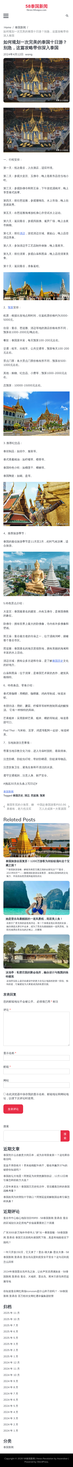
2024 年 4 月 (10, 1412)
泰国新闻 (8, 791)
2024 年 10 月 (11, 1375)
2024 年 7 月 (10, 1393)
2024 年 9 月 (10, 1381)
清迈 (22, 233)
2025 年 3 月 (10, 1344)
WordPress (42, 1461)
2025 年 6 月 (10, 1331)
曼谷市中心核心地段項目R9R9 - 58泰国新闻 (28, 1218)
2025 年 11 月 (11, 1312)
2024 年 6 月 (10, 1399)
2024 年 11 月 (11, 1368)
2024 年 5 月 (10, 1405)
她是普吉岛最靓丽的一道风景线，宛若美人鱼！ (34, 918)
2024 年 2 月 (10, 1424)
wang (28, 54)
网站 (6, 1080)
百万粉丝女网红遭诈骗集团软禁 (36, 1296)
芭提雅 (35, 795)
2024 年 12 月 (11, 1362)
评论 (7, 1009)
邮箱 (7, 1066)
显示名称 (9, 1053)
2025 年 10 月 (11, 1319)
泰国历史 (57, 660)
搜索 (6, 1126)
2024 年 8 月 (10, 1387)
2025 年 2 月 (10, 1350)
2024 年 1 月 (10, 1430)
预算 (10, 307)
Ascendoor (62, 1458)
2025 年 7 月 (10, 1325)
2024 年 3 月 (10, 1418)
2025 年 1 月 (10, 1356)
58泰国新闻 (36, 6)
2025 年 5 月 (10, 1337)
